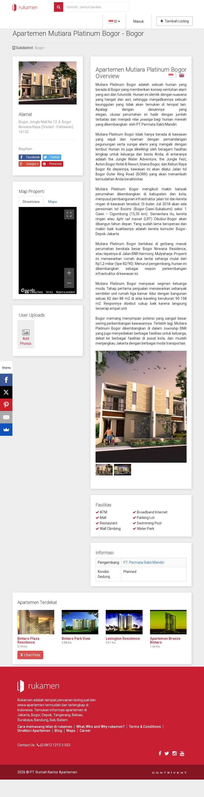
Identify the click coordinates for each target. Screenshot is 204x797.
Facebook (33, 157)
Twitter (55, 157)
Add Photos (25, 341)
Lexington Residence (123, 639)
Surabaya (25, 720)
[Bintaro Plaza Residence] (35, 622)
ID (115, 21)
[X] (6, 392)
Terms (49, 292)
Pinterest (55, 164)
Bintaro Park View (76, 639)
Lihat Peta (31, 655)
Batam (62, 720)
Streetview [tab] (31, 202)
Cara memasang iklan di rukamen (44, 727)
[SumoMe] (6, 429)
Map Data (37, 292)
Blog (58, 731)
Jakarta (23, 715)
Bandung (41, 720)
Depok (47, 715)
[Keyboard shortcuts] (26, 292)
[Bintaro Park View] (80, 622)
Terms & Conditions (145, 727)
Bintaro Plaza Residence (28, 640)
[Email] (6, 417)
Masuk (138, 21)
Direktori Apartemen (33, 731)
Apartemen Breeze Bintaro (165, 640)
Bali (52, 720)
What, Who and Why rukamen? (100, 727)
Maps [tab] (52, 202)
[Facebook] (6, 380)
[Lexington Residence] (124, 622)
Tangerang (61, 715)
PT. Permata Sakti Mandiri (143, 562)
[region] (48, 250)
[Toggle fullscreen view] (69, 214)
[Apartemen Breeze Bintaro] (168, 622)
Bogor (40, 48)
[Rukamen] (25, 6)
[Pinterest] (6, 404)
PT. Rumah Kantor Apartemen (53, 772)
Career (85, 731)
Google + (32, 164)
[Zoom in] (69, 273)
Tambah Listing (176, 21)
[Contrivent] (169, 772)
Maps (70, 731)
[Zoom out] (69, 283)
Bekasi (77, 715)
